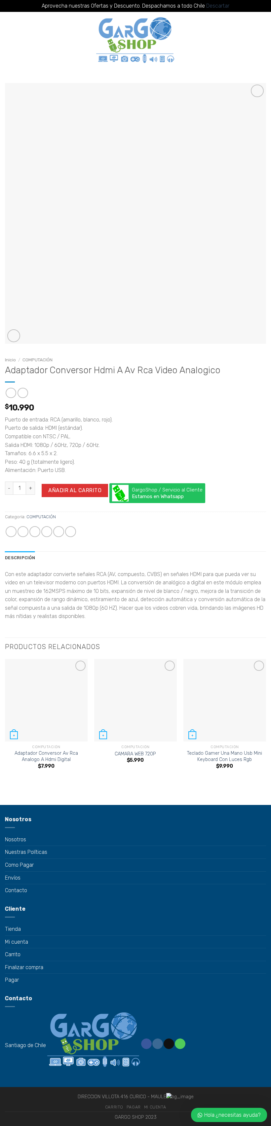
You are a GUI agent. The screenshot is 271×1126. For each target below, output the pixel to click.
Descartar (217, 6)
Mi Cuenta (155, 1107)
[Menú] (9, 41)
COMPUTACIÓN (37, 359)
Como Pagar (19, 865)
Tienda (13, 929)
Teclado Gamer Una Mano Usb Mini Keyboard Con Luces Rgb (224, 756)
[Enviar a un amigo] (46, 531)
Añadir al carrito (74, 490)
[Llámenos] (180, 1043)
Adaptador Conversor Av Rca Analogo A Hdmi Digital (46, 756)
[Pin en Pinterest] (58, 531)
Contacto (16, 890)
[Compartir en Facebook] (23, 531)
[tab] (20, 557)
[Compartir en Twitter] (34, 531)
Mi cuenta (16, 942)
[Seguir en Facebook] (146, 1043)
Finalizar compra (24, 967)
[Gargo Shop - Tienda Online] (135, 41)
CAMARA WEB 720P (135, 754)
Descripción (20, 557)
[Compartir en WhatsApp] (11, 531)
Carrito (12, 954)
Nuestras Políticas (26, 852)
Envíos (12, 878)
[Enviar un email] (169, 1043)
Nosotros (15, 839)
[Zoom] (13, 335)
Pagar (12, 980)
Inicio (10, 359)
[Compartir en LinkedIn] (70, 531)
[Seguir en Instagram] (157, 1043)
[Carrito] (262, 40)
